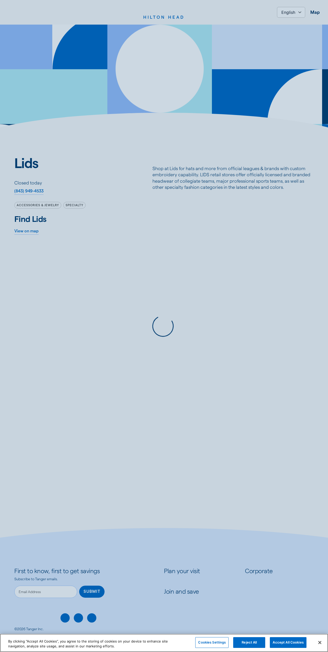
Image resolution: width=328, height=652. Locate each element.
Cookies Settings (212, 642)
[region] (164, 643)
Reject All (249, 642)
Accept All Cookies (288, 642)
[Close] (319, 642)
